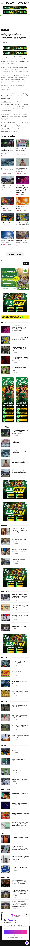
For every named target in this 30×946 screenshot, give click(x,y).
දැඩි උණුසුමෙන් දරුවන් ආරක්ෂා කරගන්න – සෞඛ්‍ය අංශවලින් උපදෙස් (5, 370)
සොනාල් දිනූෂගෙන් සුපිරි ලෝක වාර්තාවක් (5, 761)
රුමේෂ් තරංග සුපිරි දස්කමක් (7, 217)
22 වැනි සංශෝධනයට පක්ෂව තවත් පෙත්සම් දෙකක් (22, 143)
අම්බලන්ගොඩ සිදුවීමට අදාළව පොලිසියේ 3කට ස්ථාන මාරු (22, 235)
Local (17, 194)
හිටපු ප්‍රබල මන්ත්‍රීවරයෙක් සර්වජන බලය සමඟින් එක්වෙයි (5, 617)
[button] (27, 943)
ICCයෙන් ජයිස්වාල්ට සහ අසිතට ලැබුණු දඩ (5, 781)
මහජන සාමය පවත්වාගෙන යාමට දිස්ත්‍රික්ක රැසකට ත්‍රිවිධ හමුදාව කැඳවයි (5, 350)
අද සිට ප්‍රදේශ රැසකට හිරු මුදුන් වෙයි (22, 201)
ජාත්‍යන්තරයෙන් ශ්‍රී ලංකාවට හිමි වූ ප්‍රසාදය (5, 795)
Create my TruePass (15, 932)
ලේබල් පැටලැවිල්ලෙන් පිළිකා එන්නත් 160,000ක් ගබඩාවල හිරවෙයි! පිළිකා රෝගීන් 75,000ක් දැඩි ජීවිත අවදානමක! (22, 180)
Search (3, 261)
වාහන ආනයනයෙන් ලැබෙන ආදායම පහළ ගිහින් (5, 663)
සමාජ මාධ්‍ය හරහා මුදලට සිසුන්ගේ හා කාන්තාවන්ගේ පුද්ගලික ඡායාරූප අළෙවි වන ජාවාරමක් (5, 360)
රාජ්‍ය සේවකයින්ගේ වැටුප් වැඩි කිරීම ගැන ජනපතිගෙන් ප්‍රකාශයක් (22, 217)
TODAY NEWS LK (17, 2)
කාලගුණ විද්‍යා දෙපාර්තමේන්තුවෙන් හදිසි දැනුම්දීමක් (7, 162)
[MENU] (2, 2)
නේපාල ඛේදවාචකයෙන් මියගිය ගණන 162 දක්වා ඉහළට (5, 707)
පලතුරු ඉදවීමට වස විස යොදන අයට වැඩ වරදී (5, 815)
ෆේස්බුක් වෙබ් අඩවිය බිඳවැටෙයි (5, 869)
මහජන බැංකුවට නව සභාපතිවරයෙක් (5, 673)
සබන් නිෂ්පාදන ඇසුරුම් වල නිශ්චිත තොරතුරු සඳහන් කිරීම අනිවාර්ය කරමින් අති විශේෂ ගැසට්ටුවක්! (5, 825)
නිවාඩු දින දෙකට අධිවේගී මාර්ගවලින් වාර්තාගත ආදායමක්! (7, 180)
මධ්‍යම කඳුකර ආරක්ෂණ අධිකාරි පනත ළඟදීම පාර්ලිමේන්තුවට (22, 162)
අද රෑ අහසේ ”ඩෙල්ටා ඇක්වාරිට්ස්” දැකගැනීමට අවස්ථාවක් (5, 805)
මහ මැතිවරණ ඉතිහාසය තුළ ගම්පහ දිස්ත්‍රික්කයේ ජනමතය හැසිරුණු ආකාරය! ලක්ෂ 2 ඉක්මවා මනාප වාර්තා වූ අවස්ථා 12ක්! (5, 894)
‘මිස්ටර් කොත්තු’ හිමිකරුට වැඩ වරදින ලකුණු (5, 541)
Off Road (5, 29)
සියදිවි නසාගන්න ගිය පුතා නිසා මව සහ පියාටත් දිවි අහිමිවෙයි (5, 727)
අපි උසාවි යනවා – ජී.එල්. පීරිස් (5, 627)
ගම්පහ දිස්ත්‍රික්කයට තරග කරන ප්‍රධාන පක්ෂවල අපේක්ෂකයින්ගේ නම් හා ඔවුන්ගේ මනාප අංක (5, 883)
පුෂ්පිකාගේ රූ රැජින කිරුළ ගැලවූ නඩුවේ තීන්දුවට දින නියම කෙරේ (5, 551)
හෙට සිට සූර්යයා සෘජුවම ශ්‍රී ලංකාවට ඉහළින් (7, 235)
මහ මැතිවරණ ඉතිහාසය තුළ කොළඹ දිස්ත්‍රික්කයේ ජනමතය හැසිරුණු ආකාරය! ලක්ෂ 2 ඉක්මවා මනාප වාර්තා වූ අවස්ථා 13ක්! (5, 905)
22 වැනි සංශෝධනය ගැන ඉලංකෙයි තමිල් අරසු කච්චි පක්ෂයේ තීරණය (5, 607)
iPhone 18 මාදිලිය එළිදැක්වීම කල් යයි (5, 839)
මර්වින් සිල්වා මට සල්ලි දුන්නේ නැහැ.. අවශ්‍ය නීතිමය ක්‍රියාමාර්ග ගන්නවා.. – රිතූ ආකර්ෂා (5, 531)
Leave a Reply (16, 254)
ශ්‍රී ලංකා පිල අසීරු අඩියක (5, 771)
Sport (2, 224)
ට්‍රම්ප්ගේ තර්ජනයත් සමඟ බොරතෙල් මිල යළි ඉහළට (5, 737)
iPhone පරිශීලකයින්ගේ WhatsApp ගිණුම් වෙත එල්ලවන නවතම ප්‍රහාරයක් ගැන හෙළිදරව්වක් (5, 849)
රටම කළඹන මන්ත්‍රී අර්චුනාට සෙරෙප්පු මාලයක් (5, 561)
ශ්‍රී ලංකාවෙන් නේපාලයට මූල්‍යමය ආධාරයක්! (7, 201)
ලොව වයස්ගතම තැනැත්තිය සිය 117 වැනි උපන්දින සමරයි (5, 717)
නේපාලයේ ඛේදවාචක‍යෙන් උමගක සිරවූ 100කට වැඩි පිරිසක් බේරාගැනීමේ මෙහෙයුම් (7, 143)
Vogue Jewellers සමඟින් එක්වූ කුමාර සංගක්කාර (5, 683)
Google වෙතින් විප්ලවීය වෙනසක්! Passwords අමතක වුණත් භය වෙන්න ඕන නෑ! (5, 859)
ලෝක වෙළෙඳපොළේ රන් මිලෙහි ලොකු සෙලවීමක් (5, 693)
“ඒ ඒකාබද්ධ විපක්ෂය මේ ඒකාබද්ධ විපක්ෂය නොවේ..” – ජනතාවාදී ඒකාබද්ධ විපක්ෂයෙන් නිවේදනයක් (5, 597)
